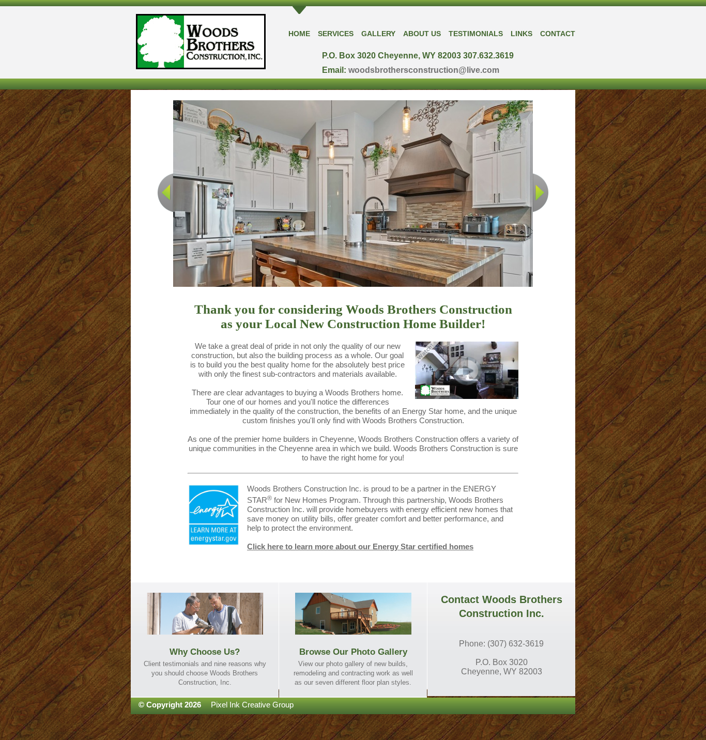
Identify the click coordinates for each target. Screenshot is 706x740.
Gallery (378, 33)
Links (521, 33)
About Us (422, 33)
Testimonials (476, 33)
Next (540, 192)
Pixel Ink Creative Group (252, 704)
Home (299, 33)
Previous (165, 192)
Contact (557, 33)
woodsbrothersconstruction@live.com (423, 70)
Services (336, 33)
